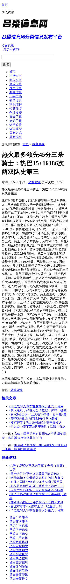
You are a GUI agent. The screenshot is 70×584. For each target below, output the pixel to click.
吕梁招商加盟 (18, 550)
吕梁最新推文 (18, 578)
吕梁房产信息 (18, 529)
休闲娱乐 (15, 124)
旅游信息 (15, 120)
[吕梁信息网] (26, 28)
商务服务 (15, 80)
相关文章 (9, 398)
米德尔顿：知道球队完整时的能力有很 (36, 477)
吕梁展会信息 (18, 558)
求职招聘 (15, 104)
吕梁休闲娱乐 (18, 566)
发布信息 (8, 45)
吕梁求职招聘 (18, 546)
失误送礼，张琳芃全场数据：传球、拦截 (37, 410)
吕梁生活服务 (18, 517)
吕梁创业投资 (18, 554)
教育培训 (15, 100)
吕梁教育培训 (18, 542)
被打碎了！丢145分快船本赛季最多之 (35, 422)
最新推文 (15, 137)
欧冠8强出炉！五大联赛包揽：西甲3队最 (37, 414)
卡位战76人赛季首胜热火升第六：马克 (36, 406)
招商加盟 (15, 108)
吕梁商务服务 (18, 521)
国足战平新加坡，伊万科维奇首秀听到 (36, 490)
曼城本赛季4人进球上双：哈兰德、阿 (35, 506)
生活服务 (15, 76)
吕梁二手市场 (18, 538)
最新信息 (9, 457)
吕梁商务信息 (18, 534)
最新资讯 (15, 133)
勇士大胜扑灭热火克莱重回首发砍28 (34, 473)
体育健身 (15, 128)
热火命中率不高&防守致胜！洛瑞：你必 (37, 426)
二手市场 (15, 96)
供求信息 (15, 84)
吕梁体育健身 (18, 570)
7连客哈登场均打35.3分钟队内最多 (33, 418)
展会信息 (15, 116)
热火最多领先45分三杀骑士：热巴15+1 (36, 486)
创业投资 (15, 112)
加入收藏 (8, 12)
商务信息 (15, 92)
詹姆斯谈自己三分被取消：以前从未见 (36, 502)
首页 (5, 5)
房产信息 (15, 88)
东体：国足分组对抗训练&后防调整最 (36, 482)
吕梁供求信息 (18, 525)
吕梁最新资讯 (18, 574)
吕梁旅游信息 (18, 562)
